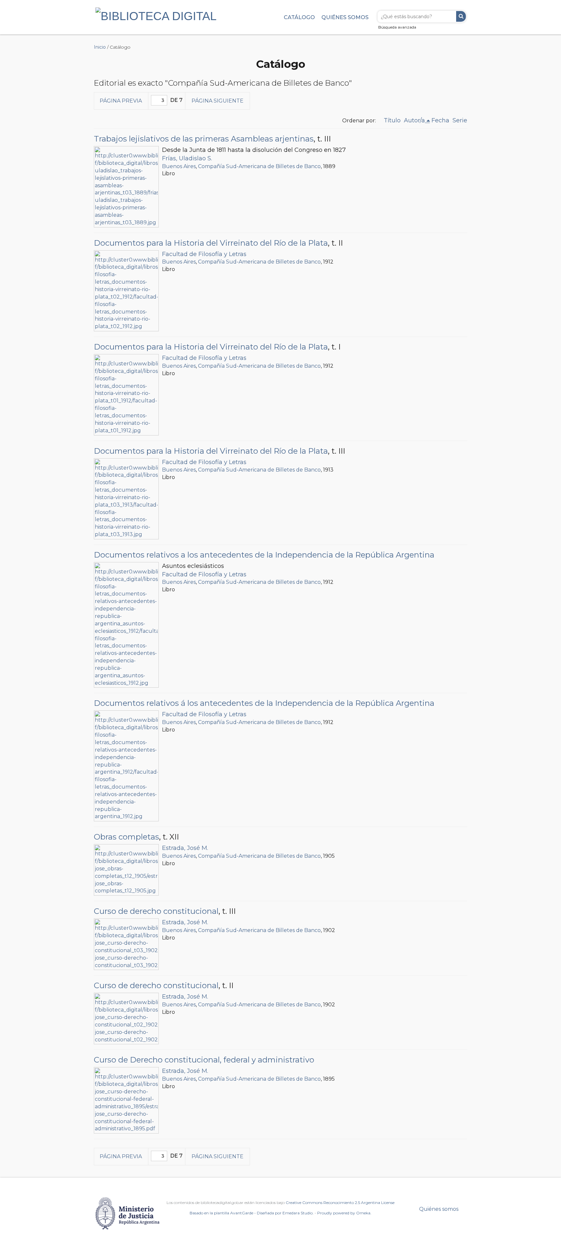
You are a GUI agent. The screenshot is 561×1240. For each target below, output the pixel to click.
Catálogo (299, 17)
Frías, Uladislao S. (187, 158)
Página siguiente (217, 101)
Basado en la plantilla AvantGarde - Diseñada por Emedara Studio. (252, 1212)
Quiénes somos (344, 17)
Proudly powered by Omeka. (344, 1212)
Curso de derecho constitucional (156, 911)
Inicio (100, 47)
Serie (460, 120)
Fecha (440, 120)
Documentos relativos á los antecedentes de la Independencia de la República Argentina (264, 703)
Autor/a (414, 120)
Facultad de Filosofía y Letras (204, 254)
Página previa (121, 101)
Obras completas (126, 836)
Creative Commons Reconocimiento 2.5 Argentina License (340, 1202)
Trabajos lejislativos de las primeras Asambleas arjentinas (204, 138)
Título (392, 120)
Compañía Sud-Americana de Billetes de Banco (259, 166)
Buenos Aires (179, 166)
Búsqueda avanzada (397, 27)
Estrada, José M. (185, 848)
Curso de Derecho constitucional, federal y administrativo (204, 1059)
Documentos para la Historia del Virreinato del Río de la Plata (211, 243)
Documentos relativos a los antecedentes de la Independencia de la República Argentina (264, 554)
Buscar (461, 16)
